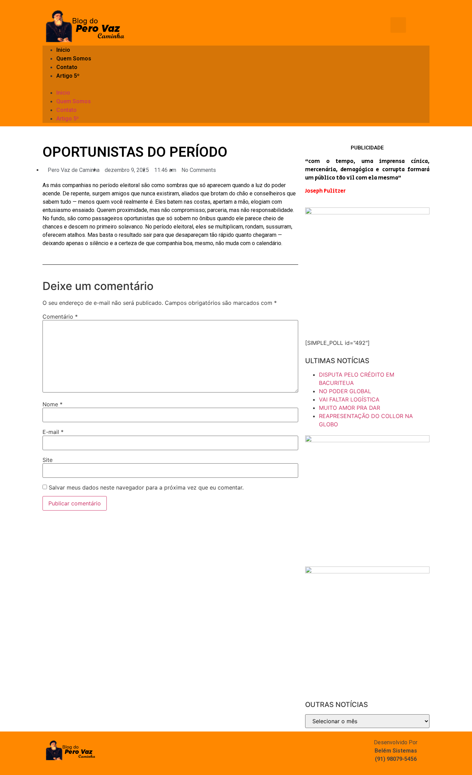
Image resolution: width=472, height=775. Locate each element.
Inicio (63, 50)
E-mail (53, 432)
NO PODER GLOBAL (345, 391)
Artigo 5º (67, 75)
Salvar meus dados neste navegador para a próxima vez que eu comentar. (146, 487)
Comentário (60, 316)
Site (48, 460)
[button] (236, 84)
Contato (66, 67)
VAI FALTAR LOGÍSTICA (349, 399)
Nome (53, 404)
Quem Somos (73, 58)
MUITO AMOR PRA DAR (349, 407)
